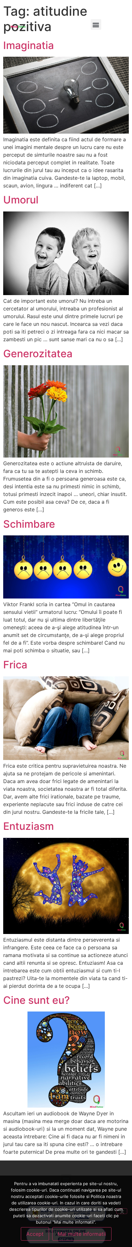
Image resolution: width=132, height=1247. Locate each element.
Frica (15, 664)
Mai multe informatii (82, 1234)
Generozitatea (37, 353)
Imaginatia (28, 45)
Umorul (20, 200)
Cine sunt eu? (36, 1000)
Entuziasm (28, 826)
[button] (96, 24)
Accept (35, 1234)
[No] (121, 1211)
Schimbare (29, 524)
